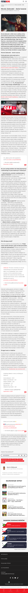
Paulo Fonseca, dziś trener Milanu (9, 67)
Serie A (10, 459)
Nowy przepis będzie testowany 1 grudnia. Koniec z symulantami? (17, 495)
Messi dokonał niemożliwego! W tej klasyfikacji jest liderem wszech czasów (17, 488)
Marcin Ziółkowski (10, 10)
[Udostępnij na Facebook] (18, 455)
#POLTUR (17, 424)
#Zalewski (5, 267)
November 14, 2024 (8, 164)
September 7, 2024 (8, 391)
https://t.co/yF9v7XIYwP (9, 426)
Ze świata (20, 459)
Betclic (9, 530)
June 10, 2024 (21, 430)
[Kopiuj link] (24, 455)
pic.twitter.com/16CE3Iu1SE (9, 427)
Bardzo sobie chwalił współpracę (9, 97)
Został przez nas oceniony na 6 (17, 369)
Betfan (9, 524)
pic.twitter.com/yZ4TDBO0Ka (14, 159)
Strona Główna (4, 4)
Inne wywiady (20, 468)
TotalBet (9, 543)
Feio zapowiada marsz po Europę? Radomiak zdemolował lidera (17, 515)
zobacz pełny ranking (20, 549)
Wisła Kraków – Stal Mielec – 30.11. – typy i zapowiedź (15, 500)
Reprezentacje (11, 4)
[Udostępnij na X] (21, 455)
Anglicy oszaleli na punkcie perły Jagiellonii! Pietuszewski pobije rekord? (16, 508)
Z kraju (15, 459)
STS (8, 537)
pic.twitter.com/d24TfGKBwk (10, 280)
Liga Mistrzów (13, 468)
